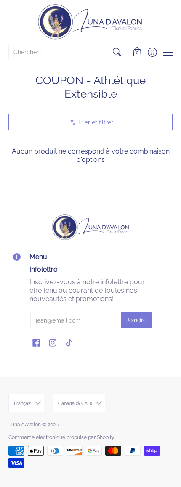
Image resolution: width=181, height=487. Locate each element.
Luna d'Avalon (24, 425)
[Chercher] (117, 52)
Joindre (136, 320)
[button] (137, 52)
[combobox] (59, 52)
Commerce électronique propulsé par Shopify (61, 437)
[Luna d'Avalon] (90, 22)
